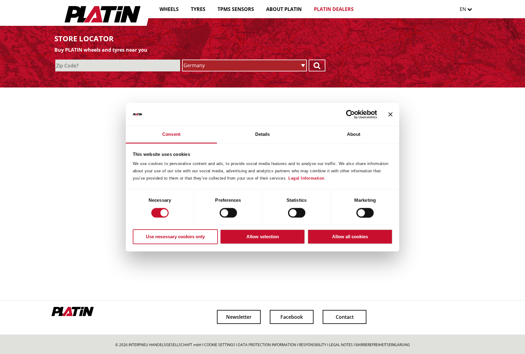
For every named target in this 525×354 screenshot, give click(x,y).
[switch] (223, 213)
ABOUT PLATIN (284, 9)
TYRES (198, 9)
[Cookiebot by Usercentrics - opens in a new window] (350, 114)
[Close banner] (390, 114)
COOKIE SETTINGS (219, 344)
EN (463, 9)
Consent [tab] (171, 134)
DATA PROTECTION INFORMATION (267, 344)
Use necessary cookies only (175, 236)
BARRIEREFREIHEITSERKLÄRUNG (382, 344)
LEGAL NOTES (341, 344)
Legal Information (306, 179)
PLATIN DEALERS (334, 9)
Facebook (291, 317)
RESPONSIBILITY (312, 344)
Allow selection (262, 236)
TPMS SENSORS (236, 9)
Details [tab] (262, 134)
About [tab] (353, 134)
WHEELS (169, 9)
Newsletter (239, 317)
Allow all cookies (350, 236)
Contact (345, 317)
